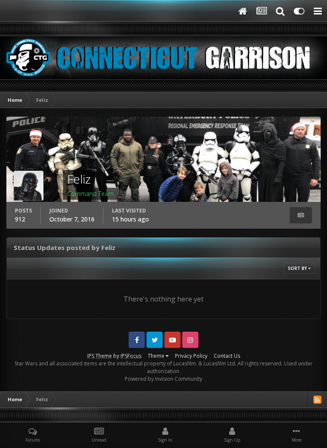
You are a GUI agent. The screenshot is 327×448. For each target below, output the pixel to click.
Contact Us (227, 355)
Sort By (298, 268)
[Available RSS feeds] (317, 399)
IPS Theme (99, 355)
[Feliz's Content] (301, 215)
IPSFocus (130, 355)
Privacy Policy (191, 355)
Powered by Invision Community (163, 378)
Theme (157, 355)
